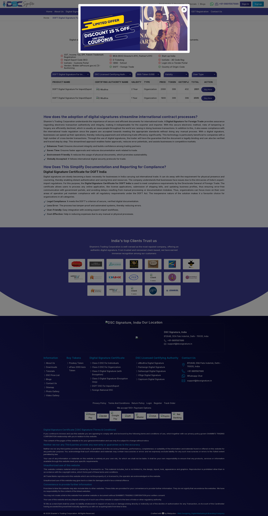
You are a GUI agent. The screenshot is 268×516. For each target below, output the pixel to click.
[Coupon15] (134, 28)
